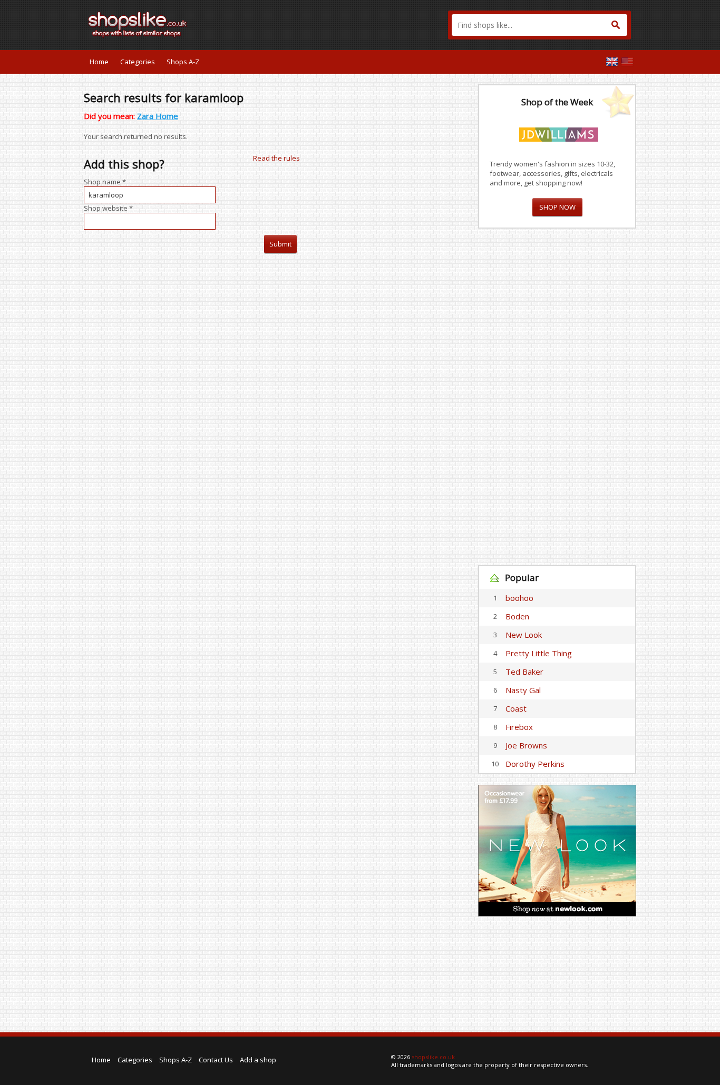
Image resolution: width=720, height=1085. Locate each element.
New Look (523, 634)
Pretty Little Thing (538, 653)
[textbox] (539, 25)
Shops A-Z (183, 61)
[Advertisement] (557, 397)
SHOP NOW (557, 207)
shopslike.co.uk (433, 1057)
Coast (516, 708)
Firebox (519, 727)
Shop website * (108, 208)
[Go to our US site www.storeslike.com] (627, 61)
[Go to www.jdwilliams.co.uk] (558, 132)
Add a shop (258, 1059)
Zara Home (157, 116)
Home (99, 61)
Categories (137, 61)
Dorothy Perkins (535, 763)
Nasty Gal (523, 690)
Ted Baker (524, 671)
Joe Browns (526, 745)
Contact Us (216, 1059)
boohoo (519, 598)
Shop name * (105, 181)
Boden (517, 616)
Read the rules (276, 158)
